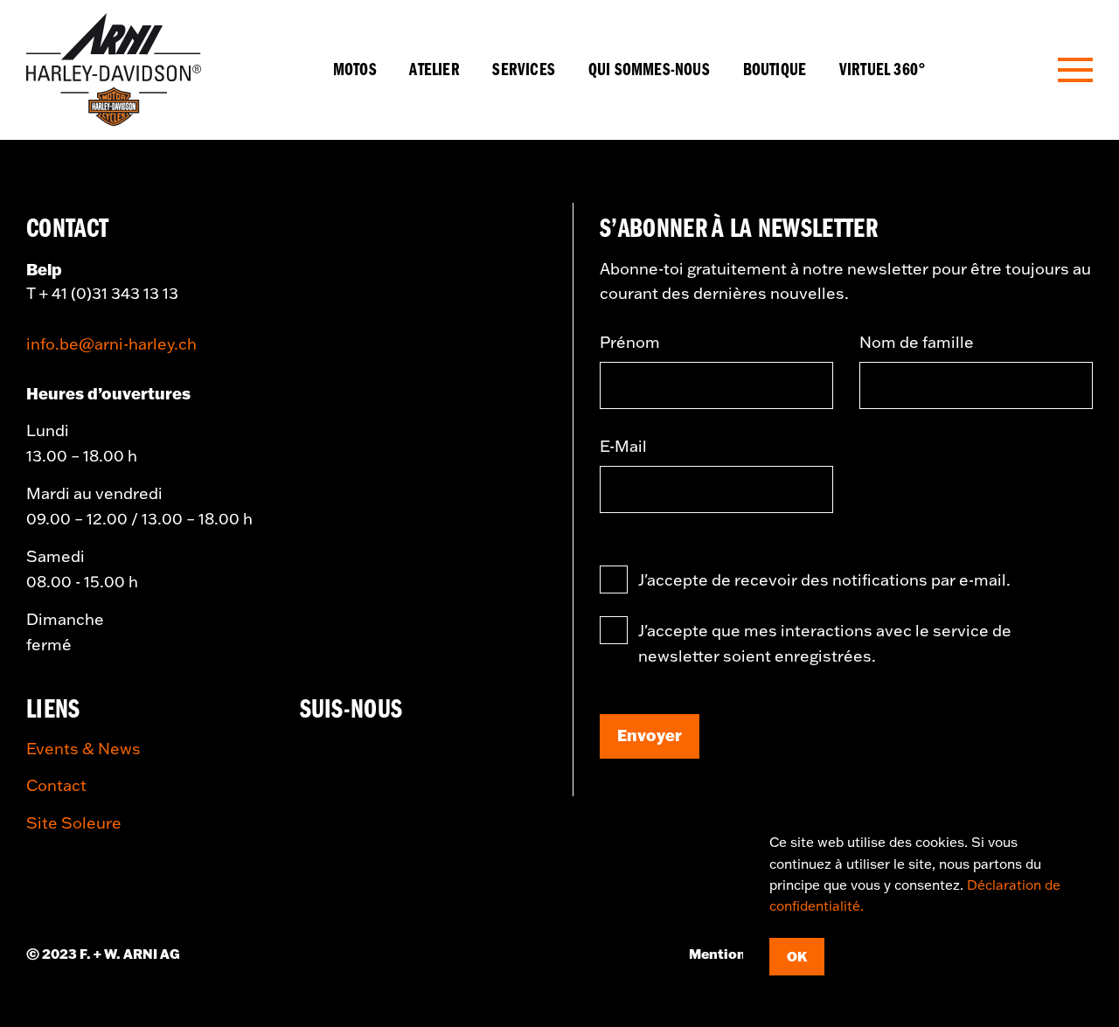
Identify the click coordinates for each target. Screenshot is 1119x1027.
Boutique (775, 70)
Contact (56, 785)
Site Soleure (74, 823)
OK (797, 956)
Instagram (382, 758)
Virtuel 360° (883, 70)
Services (523, 70)
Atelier (434, 70)
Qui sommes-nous (649, 70)
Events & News (83, 749)
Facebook (321, 758)
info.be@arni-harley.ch (111, 344)
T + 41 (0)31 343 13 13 (102, 293)
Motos (355, 70)
